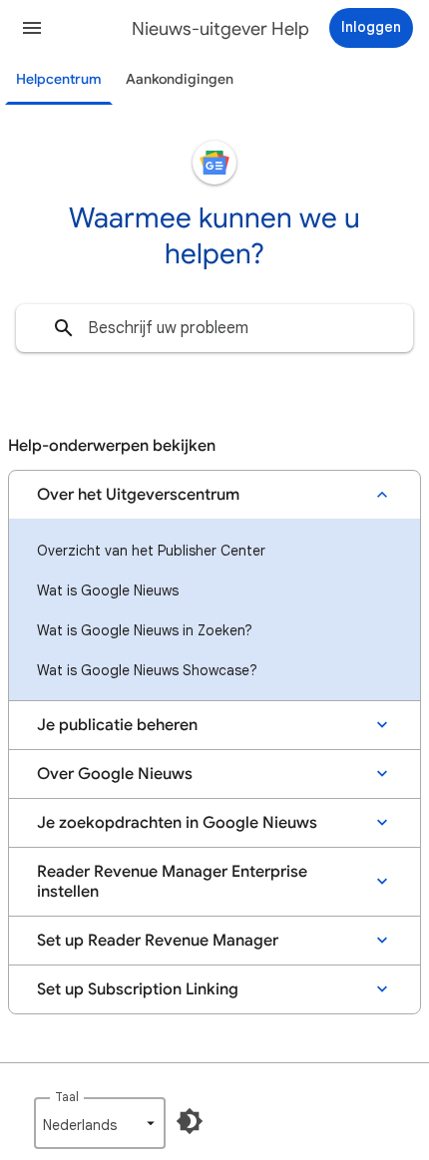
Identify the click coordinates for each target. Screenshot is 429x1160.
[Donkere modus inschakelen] (190, 1121)
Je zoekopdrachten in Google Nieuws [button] (177, 823)
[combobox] (214, 328)
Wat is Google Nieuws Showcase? (147, 670)
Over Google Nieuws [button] (115, 774)
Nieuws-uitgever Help (220, 29)
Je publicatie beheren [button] (117, 725)
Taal (67, 1096)
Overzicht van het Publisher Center (151, 551)
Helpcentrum (59, 79)
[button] (32, 28)
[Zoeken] (64, 328)
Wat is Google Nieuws (108, 590)
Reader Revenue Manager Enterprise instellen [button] (172, 882)
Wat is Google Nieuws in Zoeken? (144, 630)
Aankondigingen (179, 79)
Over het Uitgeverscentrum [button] (138, 495)
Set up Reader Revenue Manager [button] (157, 941)
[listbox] (100, 1123)
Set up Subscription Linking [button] (137, 989)
